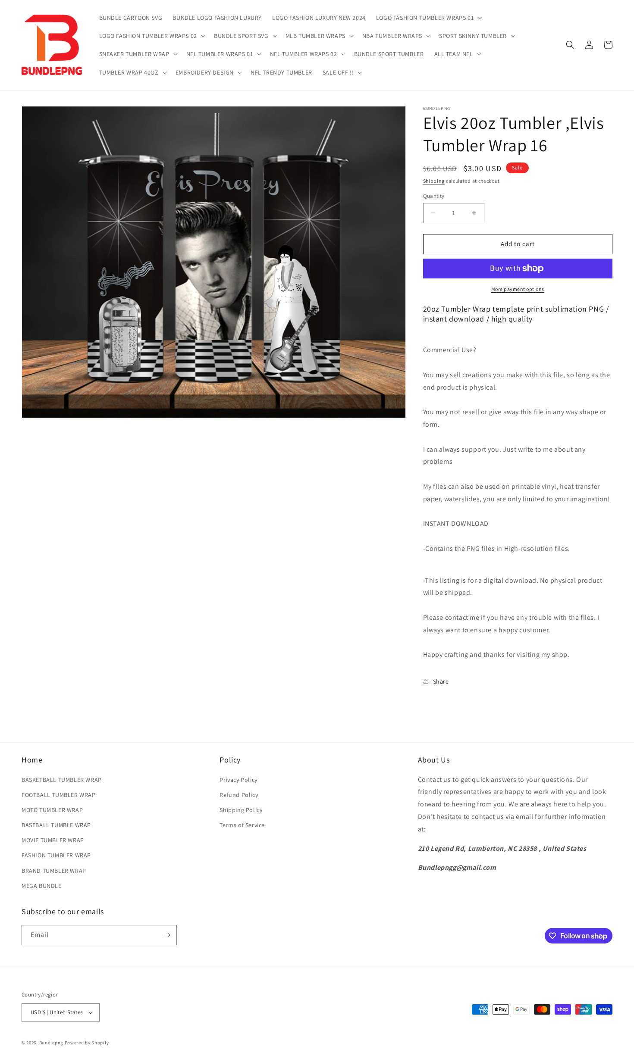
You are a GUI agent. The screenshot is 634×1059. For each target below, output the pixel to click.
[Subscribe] (166, 935)
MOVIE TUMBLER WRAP (53, 840)
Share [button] (441, 681)
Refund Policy (239, 795)
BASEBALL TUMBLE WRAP (56, 825)
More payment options (517, 289)
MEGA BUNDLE (42, 886)
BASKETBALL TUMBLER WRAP (62, 780)
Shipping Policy (241, 810)
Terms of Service (242, 825)
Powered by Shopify (87, 1043)
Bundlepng (51, 1043)
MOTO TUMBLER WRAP (52, 810)
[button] (428, 18)
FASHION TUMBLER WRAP (56, 855)
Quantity (434, 196)
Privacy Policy (238, 780)
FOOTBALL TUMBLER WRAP (59, 795)
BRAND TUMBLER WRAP (54, 871)
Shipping (434, 181)
